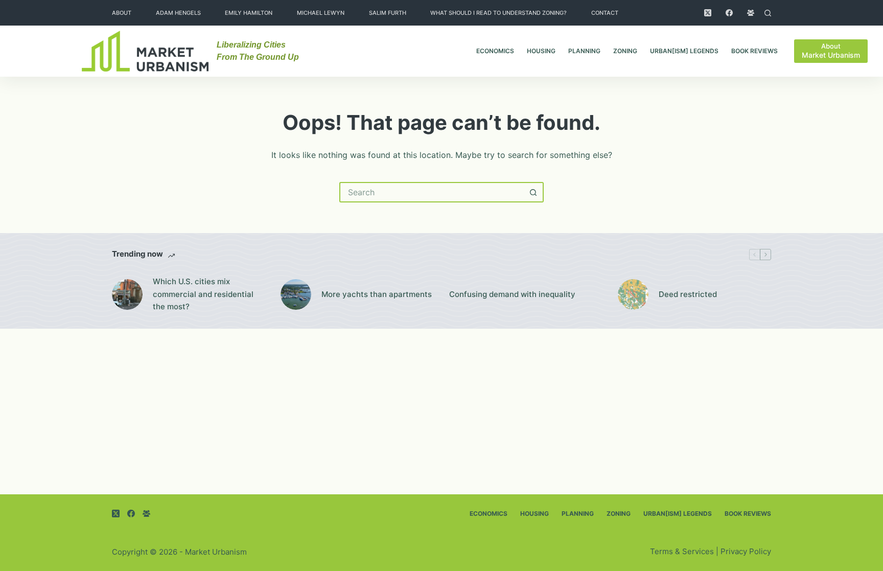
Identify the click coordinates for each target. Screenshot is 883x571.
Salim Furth (387, 12)
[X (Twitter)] (707, 12)
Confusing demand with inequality (512, 294)
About (121, 12)
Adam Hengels (178, 12)
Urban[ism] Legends (684, 51)
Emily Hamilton (248, 12)
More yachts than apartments (376, 294)
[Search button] (533, 192)
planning (584, 51)
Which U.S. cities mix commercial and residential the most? (203, 294)
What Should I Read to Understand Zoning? (498, 12)
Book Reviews (754, 51)
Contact (604, 12)
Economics (495, 51)
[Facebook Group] (750, 12)
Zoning (625, 51)
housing (541, 51)
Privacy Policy (746, 551)
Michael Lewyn (320, 12)
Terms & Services (682, 551)
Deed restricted (688, 294)
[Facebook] (729, 12)
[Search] (767, 13)
